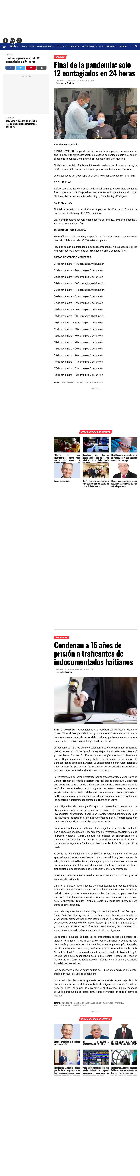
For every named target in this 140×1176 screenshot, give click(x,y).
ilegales (91, 1003)
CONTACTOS (69, 54)
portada (92, 382)
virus (100, 382)
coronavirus (69, 382)
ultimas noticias (77, 1005)
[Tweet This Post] (20, 68)
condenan (67, 1003)
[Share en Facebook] (10, 68)
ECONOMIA (74, 46)
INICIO (16, 46)
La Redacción (65, 672)
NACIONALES (28, 46)
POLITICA (61, 46)
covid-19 (81, 382)
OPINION (123, 46)
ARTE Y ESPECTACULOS (92, 46)
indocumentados (105, 1003)
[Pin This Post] (31, 68)
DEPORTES (111, 46)
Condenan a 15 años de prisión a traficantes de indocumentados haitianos (21, 123)
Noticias (8, 55)
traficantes (61, 1005)
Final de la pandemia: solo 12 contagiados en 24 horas (22, 59)
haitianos (79, 1003)
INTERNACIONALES (45, 46)
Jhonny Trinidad (66, 83)
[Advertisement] (70, 19)
